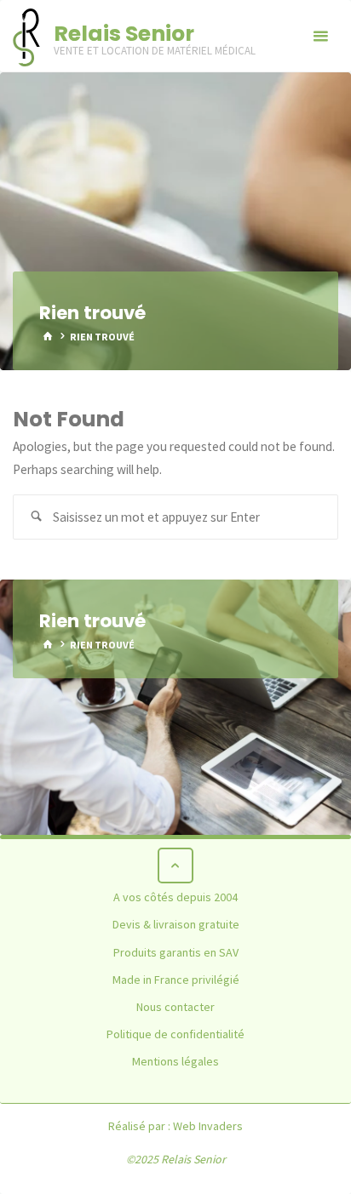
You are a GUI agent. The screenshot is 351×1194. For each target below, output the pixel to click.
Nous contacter (175, 1006)
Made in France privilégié (175, 979)
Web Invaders (208, 1126)
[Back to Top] (175, 865)
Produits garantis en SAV (176, 952)
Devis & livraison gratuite (175, 924)
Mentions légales (175, 1061)
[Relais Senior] (26, 36)
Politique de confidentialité (175, 1034)
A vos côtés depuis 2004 (175, 897)
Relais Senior (124, 33)
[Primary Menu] (320, 36)
